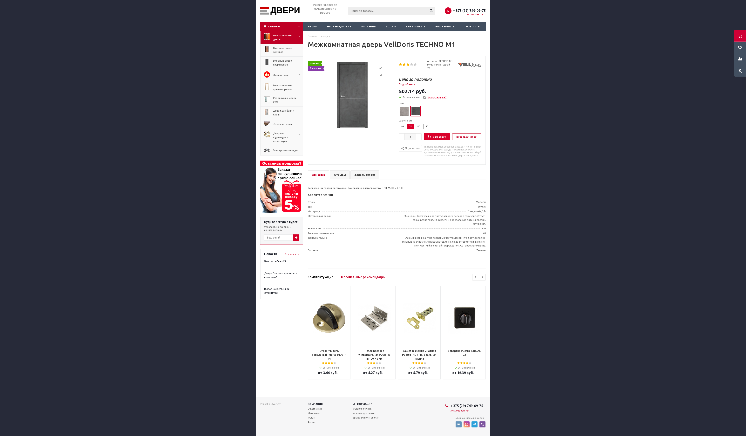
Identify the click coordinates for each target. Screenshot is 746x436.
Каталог (274, 26)
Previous (475, 277)
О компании (315, 408)
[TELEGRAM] (474, 424)
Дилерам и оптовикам (366, 417)
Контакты (473, 26)
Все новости (292, 254)
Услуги (391, 26)
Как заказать (415, 26)
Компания (315, 404)
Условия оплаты (362, 408)
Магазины (368, 26)
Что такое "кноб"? (275, 261)
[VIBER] (482, 424)
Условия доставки (364, 413)
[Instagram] (467, 424)
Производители (339, 26)
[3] (408, 64)
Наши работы (445, 26)
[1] (401, 64)
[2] (404, 64)
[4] (412, 64)
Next (482, 277)
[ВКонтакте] (459, 424)
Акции (312, 26)
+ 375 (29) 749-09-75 (469, 10)
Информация (362, 404)
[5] (415, 64)
